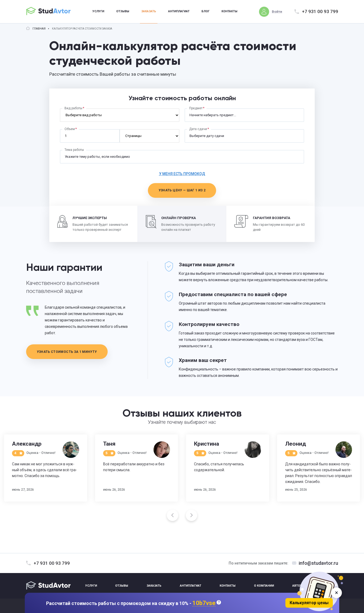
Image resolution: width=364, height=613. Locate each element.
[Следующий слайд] (191, 515)
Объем (69, 129)
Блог (205, 11)
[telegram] (333, 586)
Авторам (299, 585)
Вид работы (73, 108)
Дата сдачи (198, 129)
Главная (39, 28)
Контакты (229, 11)
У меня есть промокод (182, 174)
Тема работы (74, 150)
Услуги (98, 11)
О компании (264, 585)
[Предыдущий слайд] (172, 515)
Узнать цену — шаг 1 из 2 (182, 190)
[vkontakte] (321, 586)
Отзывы (122, 11)
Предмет (196, 108)
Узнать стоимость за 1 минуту (67, 352)
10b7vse (204, 603)
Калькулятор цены (309, 602)
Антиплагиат (178, 11)
